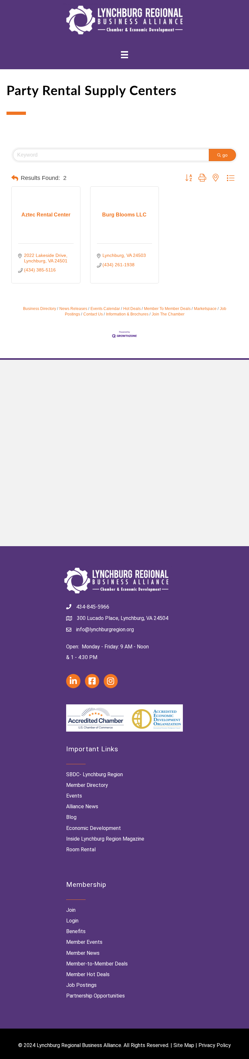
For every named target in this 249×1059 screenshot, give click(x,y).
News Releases (73, 308)
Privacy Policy (214, 1045)
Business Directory (39, 308)
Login (72, 921)
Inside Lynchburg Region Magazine (105, 839)
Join (71, 910)
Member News (83, 953)
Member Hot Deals (88, 974)
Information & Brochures (127, 314)
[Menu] (124, 55)
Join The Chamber (168, 314)
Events (74, 796)
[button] (14, 178)
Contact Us (93, 314)
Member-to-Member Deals (97, 964)
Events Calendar (105, 308)
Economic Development (93, 828)
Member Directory (87, 785)
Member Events (84, 942)
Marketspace (205, 308)
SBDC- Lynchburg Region (94, 774)
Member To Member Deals (167, 308)
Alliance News (82, 806)
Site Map (183, 1045)
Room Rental (81, 849)
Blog (71, 817)
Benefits (76, 931)
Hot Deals (132, 308)
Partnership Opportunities (95, 996)
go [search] (225, 155)
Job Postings (81, 985)
